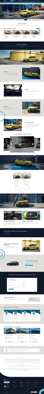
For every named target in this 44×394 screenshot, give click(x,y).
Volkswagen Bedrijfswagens (29, 387)
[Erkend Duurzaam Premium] (31, 392)
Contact (34, 385)
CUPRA (27, 386)
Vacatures (35, 386)
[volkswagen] (31, 1)
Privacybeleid (23, 287)
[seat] (35, 1)
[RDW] (36, 392)
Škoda (27, 385)
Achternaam (23, 282)
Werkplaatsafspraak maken (15, 385)
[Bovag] (33, 392)
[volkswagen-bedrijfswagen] (39, 1)
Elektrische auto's (21, 385)
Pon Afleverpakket (22, 386)
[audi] (33, 1)
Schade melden (14, 386)
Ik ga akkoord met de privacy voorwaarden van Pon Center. (17, 287)
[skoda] (36, 1)
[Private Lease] (34, 392)
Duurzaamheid (35, 387)
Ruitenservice (14, 387)
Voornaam (9, 282)
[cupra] (38, 1)
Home (4, 3)
